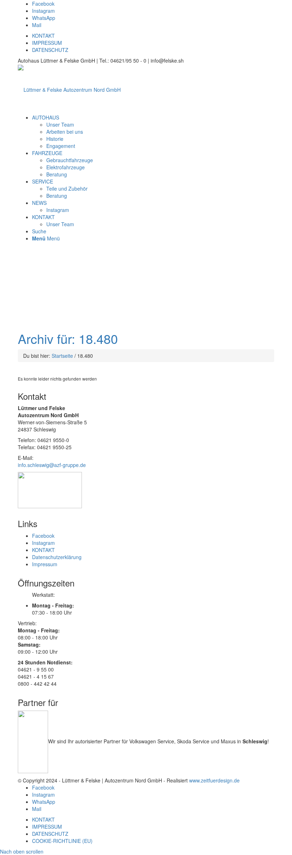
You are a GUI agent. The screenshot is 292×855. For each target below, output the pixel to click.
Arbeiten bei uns (64, 131)
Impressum (44, 564)
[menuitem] (45, 117)
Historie (54, 138)
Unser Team (60, 124)
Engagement (60, 145)
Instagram (57, 209)
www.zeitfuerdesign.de (214, 780)
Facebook (43, 535)
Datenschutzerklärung (57, 557)
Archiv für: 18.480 (68, 338)
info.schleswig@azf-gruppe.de (52, 464)
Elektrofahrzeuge (65, 167)
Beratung (56, 174)
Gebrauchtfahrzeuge (69, 160)
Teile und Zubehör (67, 188)
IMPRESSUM (47, 42)
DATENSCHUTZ (50, 49)
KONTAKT (43, 35)
